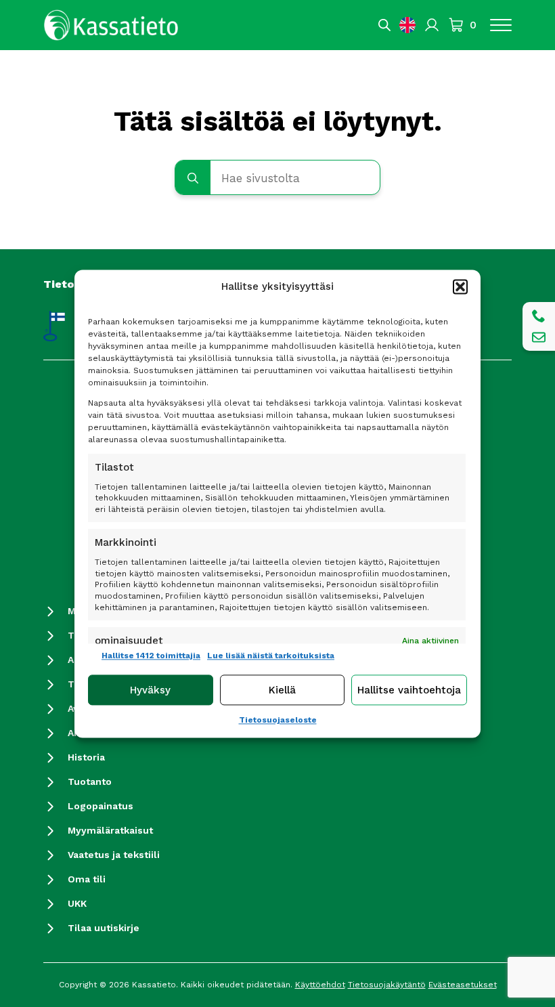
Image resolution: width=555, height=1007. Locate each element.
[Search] (192, 178)
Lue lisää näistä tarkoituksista (270, 655)
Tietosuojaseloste (278, 720)
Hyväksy (150, 690)
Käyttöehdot (320, 984)
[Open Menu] (501, 25)
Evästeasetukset (462, 984)
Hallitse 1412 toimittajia (151, 655)
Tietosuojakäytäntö (387, 984)
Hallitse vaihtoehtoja (409, 690)
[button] (460, 286)
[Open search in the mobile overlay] (384, 25)
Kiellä (282, 690)
